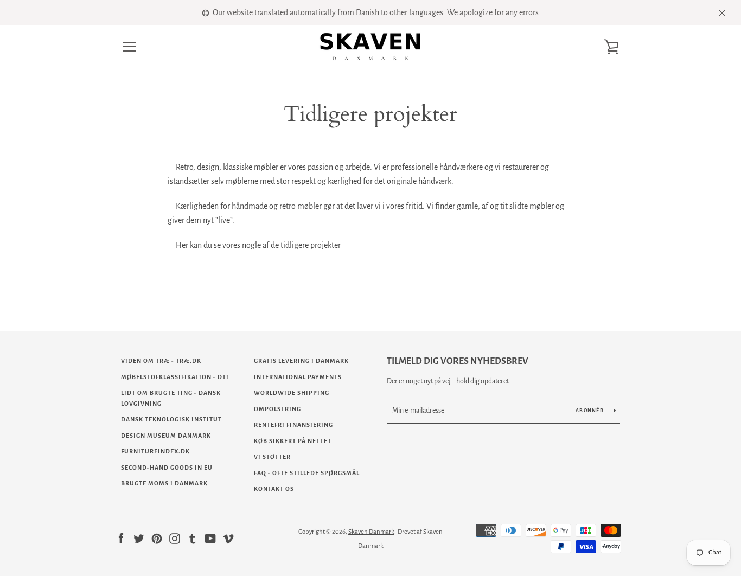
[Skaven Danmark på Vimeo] (228, 538)
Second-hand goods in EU (167, 467)
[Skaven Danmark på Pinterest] (156, 538)
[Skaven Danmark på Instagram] (174, 538)
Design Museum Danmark (166, 435)
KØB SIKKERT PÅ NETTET (292, 441)
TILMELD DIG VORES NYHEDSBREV (457, 361)
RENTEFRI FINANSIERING (293, 424)
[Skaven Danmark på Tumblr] (192, 538)
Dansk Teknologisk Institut (171, 419)
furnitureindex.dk (155, 451)
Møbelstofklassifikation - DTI (175, 377)
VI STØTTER (272, 456)
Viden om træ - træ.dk (161, 360)
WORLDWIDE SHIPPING (291, 392)
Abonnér (590, 410)
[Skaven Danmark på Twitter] (138, 538)
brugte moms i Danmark (164, 483)
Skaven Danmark (371, 531)
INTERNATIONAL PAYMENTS (298, 377)
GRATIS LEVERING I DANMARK (301, 360)
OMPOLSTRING (277, 409)
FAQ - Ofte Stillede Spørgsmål (307, 473)
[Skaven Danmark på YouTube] (210, 538)
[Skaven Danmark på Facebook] (121, 538)
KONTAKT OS (274, 488)
